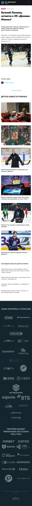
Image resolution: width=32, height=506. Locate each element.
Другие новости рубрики (14, 96)
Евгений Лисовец (9, 82)
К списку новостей (16, 90)
